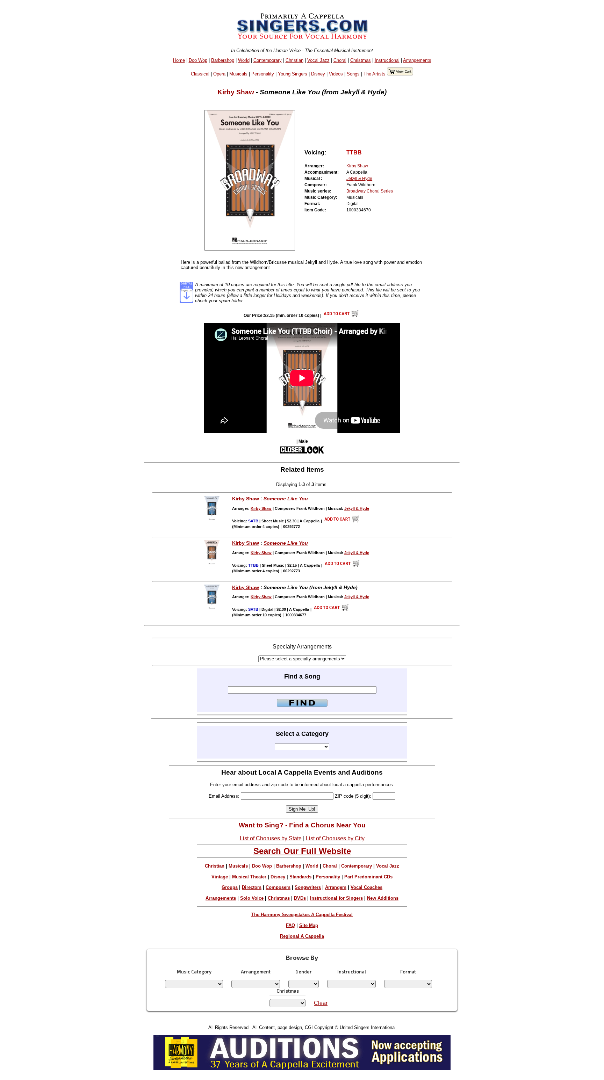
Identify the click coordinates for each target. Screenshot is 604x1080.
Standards (300, 876)
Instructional (387, 60)
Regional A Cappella (302, 936)
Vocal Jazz (318, 60)
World (244, 60)
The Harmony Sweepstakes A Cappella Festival (302, 914)
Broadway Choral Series (369, 191)
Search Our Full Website (302, 851)
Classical (200, 74)
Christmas (360, 60)
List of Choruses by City (335, 838)
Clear (321, 1003)
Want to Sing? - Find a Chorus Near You (302, 825)
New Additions (382, 898)
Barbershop (222, 60)
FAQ (290, 925)
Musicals (238, 74)
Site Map (308, 925)
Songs (353, 74)
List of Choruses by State (271, 838)
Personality (262, 74)
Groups (230, 887)
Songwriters (308, 887)
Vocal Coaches (366, 887)
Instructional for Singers (336, 898)
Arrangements (417, 60)
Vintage (219, 876)
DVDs (300, 898)
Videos (336, 74)
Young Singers (292, 74)
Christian (294, 60)
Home (179, 60)
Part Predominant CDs (368, 876)
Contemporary (267, 60)
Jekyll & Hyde (359, 178)
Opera (219, 74)
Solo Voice (252, 898)
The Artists (375, 74)
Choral (339, 60)
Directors (251, 887)
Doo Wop (198, 60)
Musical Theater (249, 876)
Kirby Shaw (235, 92)
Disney (318, 74)
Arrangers (335, 887)
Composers (278, 887)
